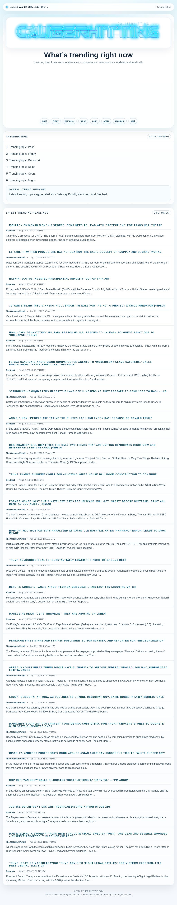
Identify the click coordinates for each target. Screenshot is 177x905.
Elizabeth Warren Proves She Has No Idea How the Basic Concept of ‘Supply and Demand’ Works (85, 252)
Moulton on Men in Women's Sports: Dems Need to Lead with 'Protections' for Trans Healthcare (85, 225)
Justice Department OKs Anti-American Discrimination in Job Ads (60, 807)
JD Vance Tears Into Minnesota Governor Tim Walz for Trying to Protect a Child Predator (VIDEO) (87, 306)
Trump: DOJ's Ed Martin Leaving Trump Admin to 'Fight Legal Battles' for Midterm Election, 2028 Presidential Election (85, 864)
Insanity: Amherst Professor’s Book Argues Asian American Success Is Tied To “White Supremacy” (87, 753)
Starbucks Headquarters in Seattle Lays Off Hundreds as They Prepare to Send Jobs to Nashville (88, 391)
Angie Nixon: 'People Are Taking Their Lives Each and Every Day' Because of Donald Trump (80, 418)
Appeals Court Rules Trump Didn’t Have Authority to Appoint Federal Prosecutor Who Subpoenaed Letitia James (88, 668)
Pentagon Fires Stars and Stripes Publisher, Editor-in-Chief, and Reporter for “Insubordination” (87, 641)
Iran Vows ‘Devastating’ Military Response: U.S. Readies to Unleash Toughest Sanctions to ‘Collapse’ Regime (81, 333)
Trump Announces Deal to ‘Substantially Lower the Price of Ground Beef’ (68, 560)
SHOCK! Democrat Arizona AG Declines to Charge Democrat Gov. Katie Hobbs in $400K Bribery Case (86, 697)
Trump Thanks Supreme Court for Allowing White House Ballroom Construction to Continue (83, 474)
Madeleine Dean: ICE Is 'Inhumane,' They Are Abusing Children (57, 614)
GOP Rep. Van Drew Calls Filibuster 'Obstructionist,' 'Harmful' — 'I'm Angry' (69, 780)
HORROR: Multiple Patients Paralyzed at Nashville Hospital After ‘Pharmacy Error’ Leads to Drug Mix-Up (87, 532)
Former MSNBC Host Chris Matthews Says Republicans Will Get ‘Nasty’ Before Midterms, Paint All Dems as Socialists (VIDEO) (87, 502)
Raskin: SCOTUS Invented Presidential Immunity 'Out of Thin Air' (59, 279)
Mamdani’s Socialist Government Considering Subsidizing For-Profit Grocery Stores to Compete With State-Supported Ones (86, 725)
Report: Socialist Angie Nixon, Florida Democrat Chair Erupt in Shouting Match (72, 587)
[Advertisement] (88, 91)
